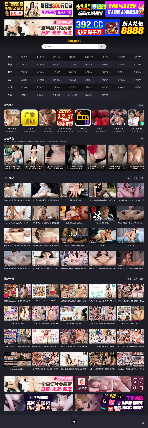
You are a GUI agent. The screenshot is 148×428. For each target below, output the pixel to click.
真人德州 (40, 57)
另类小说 (105, 87)
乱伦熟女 (121, 72)
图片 (10, 79)
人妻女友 (56, 87)
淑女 (135, 279)
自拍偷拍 (40, 64)
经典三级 (105, 72)
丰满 (129, 279)
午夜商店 (40, 95)
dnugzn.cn (74, 41)
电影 (10, 72)
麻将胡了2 (89, 57)
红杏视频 (88, 95)
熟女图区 (121, 80)
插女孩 (24, 95)
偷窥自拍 (24, 80)
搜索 (102, 46)
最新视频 (9, 178)
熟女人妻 (88, 64)
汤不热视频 (72, 95)
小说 (10, 87)
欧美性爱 (72, 72)
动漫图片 (72, 80)
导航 (10, 94)
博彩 (10, 57)
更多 (141, 178)
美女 (129, 178)
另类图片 (137, 80)
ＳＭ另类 (137, 64)
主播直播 (121, 64)
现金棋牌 (121, 57)
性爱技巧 (137, 87)
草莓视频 (56, 95)
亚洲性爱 (24, 72)
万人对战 (56, 57)
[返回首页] (143, 423)
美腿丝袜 (88, 80)
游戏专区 (72, 57)
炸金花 (105, 57)
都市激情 (24, 87)
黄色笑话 (121, 87)
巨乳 (135, 178)
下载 (141, 139)
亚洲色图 (40, 80)
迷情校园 (88, 87)
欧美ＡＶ (56, 64)
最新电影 (9, 278)
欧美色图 (56, 80)
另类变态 (137, 72)
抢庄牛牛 (137, 57)
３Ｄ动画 (72, 64)
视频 (10, 64)
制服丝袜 (88, 72)
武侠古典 (72, 87)
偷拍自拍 (40, 72)
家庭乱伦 (40, 87)
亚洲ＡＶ (24, 64)
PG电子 (24, 57)
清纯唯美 (105, 80)
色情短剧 (105, 95)
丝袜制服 (105, 64)
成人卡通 (56, 72)
